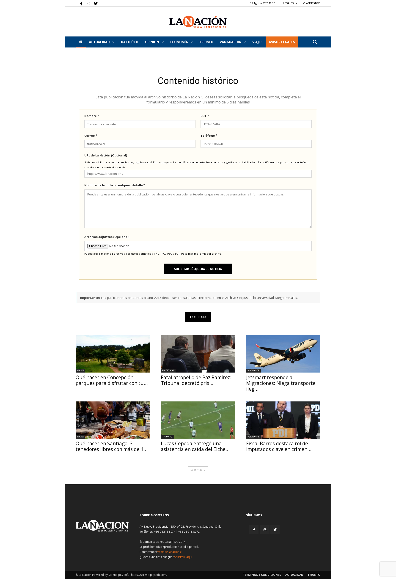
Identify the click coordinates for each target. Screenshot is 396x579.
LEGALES (288, 3)
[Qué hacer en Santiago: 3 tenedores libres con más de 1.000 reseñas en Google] (113, 420)
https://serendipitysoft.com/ (149, 575)
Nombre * (91, 116)
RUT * (205, 116)
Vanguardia (231, 42)
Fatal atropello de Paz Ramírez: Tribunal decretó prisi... (196, 380)
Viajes (80, 370)
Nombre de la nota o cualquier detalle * (114, 185)
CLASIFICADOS (311, 3)
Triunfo (206, 42)
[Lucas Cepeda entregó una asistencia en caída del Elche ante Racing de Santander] (198, 420)
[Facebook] (79, 3)
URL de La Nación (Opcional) (105, 155)
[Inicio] (81, 41)
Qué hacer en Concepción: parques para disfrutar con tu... (112, 380)
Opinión (152, 42)
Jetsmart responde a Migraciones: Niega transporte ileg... (281, 383)
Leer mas (196, 470)
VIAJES (257, 42)
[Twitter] (94, 3)
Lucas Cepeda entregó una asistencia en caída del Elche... (195, 446)
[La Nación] (198, 22)
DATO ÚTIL (130, 42)
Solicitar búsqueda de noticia (198, 269)
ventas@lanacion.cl (169, 552)
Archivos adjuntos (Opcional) (106, 237)
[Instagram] (86, 3)
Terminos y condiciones (262, 575)
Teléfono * (209, 136)
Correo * (90, 136)
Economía (179, 42)
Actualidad (100, 42)
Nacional (168, 370)
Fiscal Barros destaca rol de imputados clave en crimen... (278, 446)
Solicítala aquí (183, 557)
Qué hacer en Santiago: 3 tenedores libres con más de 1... (112, 446)
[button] (314, 42)
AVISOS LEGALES (282, 42)
